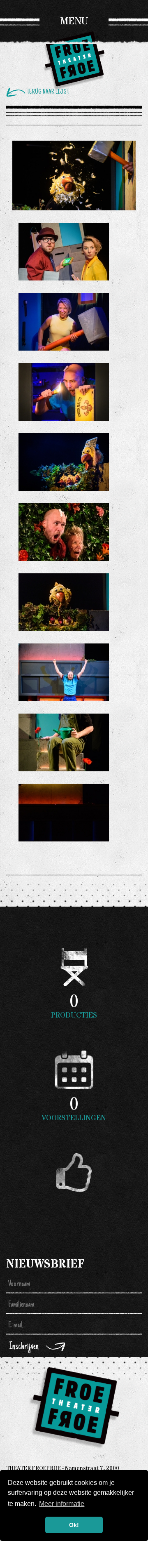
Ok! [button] (74, 1525)
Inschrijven (24, 1346)
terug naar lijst (48, 92)
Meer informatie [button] (61, 1503)
